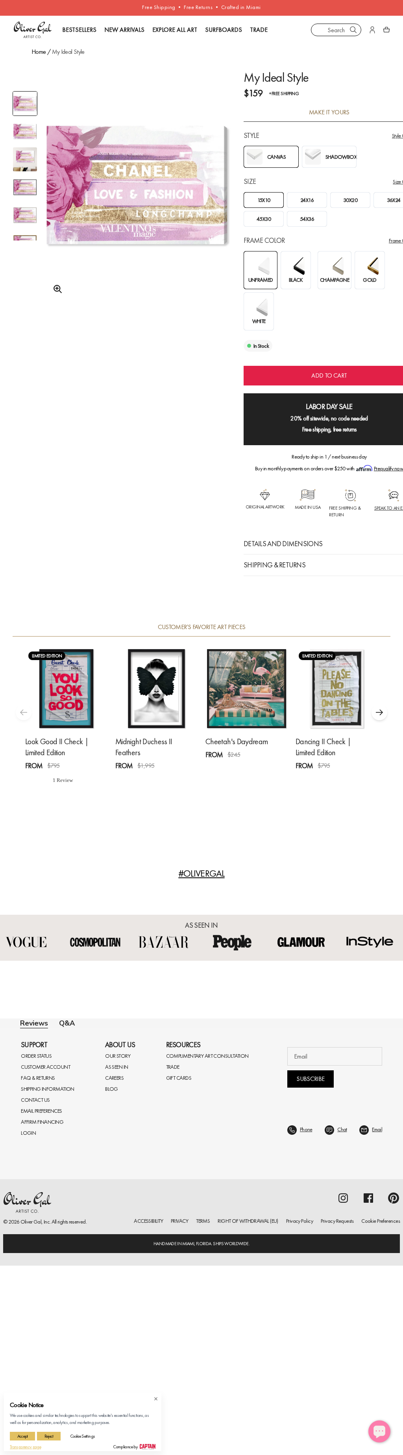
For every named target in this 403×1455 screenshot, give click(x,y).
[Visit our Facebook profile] (368, 1387)
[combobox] (336, 30)
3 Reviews (162, 780)
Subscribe (310, 1268)
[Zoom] (55, 289)
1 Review (71, 780)
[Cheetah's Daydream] (246, 689)
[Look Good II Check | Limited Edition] (66, 689)
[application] (379, 1431)
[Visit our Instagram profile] (343, 1387)
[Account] (372, 30)
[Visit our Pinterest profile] (393, 1387)
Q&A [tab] (67, 1023)
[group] (137, 195)
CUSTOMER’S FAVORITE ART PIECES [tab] (202, 627)
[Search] (353, 30)
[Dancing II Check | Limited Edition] (337, 689)
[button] (379, 712)
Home (38, 52)
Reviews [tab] (34, 1023)
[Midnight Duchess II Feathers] (156, 689)
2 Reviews (342, 780)
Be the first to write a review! (201, 1182)
